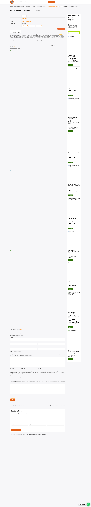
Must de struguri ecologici (74, 86)
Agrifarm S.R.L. (77, 286)
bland (27, 25)
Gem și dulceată (74, 56)
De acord (12, 375)
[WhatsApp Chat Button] (88, 504)
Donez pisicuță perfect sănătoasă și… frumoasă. (19, 405)
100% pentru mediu (23, 1)
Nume (11, 337)
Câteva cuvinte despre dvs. (16, 351)
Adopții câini (57, 1)
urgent (40, 25)
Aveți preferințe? (13, 379)
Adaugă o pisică (51, 1)
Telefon (40, 342)
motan (33, 25)
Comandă (70, 65)
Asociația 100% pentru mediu (53, 6)
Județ (11, 346)
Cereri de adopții (70, 1)
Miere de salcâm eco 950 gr (74, 152)
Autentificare (78, 1)
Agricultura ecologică (71, 24)
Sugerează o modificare (61, 28)
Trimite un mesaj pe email (26, 21)
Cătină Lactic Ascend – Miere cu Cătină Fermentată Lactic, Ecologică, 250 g (73, 313)
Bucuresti (24, 16)
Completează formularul (63, 6)
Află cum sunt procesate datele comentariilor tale (37, 434)
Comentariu (13, 414)
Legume (73, 221)
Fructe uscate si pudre (75, 351)
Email (11, 342)
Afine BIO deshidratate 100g (73, 349)
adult (23, 25)
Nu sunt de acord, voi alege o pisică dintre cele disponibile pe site (23, 377)
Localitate (40, 346)
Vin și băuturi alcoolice (75, 88)
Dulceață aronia (71, 55)
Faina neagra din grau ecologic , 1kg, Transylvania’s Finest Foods (72, 119)
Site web (48, 424)
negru (37, 25)
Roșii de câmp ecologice (73, 281)
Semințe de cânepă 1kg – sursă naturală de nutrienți (74, 185)
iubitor (30, 25)
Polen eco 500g (71, 250)
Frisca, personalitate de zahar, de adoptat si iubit (56, 405)
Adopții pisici (63, 1)
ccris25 (21, 329)
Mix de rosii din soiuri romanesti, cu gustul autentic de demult (72, 218)
